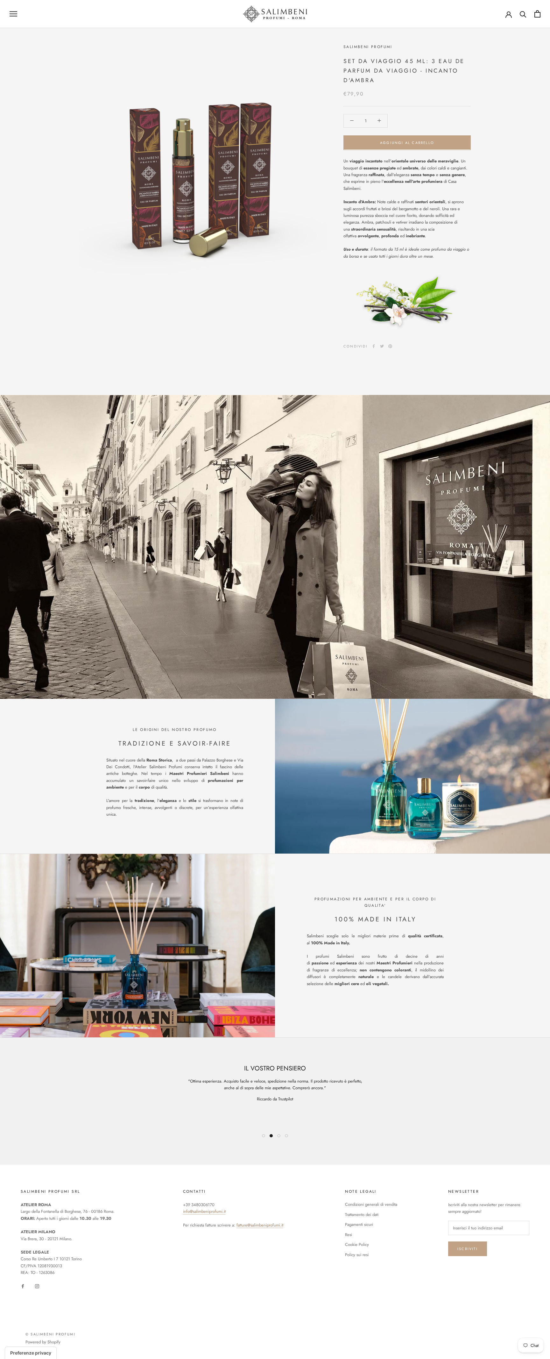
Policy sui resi (357, 1255)
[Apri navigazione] (13, 14)
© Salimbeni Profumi (50, 1334)
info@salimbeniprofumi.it (204, 1211)
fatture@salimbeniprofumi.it (259, 1225)
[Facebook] (374, 346)
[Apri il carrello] (537, 14)
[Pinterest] (390, 346)
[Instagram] (37, 1286)
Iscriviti (467, 1248)
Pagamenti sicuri (359, 1224)
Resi (348, 1235)
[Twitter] (382, 346)
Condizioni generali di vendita (371, 1204)
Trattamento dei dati (361, 1215)
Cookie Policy (357, 1244)
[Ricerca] (523, 14)
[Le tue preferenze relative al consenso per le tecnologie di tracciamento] (30, 1353)
